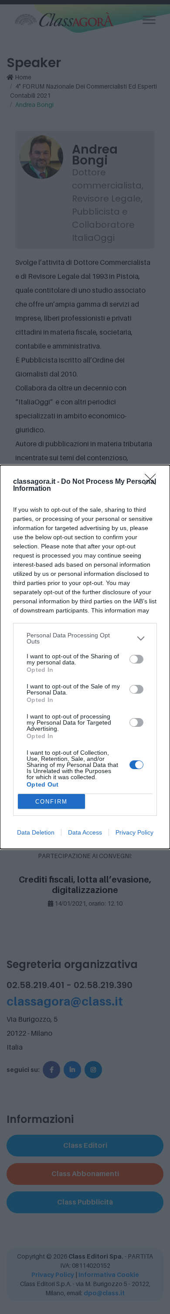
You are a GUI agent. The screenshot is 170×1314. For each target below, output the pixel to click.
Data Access (85, 832)
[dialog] (85, 657)
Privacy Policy (134, 832)
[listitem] (85, 638)
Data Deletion (35, 832)
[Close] (153, 482)
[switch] (136, 659)
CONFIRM (51, 801)
